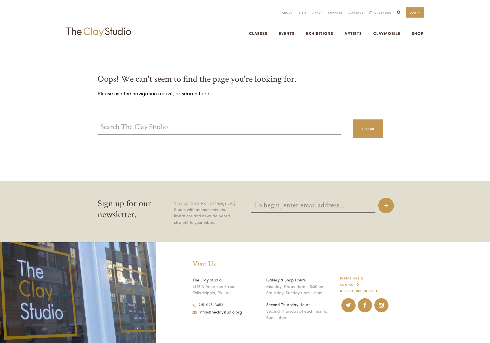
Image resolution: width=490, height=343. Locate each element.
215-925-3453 (210, 304)
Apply (317, 12)
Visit (303, 12)
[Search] (398, 12)
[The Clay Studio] (98, 26)
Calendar (382, 12)
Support (335, 12)
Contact (356, 12)
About (287, 12)
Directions (350, 278)
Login (415, 12)
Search (368, 129)
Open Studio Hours (357, 291)
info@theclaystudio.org (220, 312)
